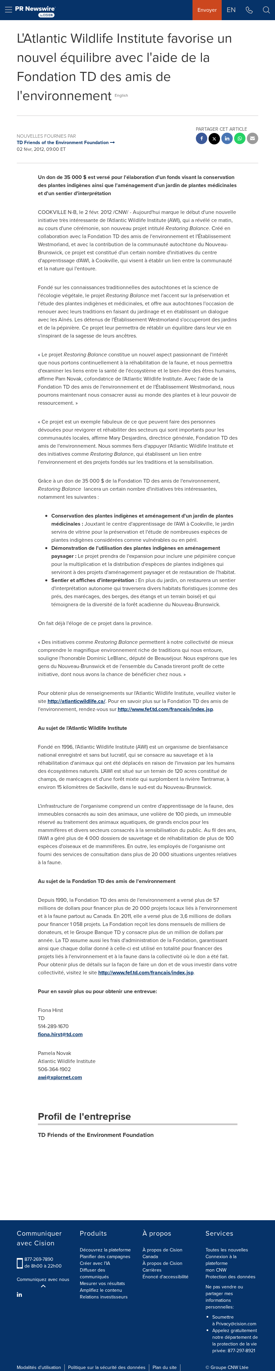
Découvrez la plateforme (105, 1249)
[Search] (266, 10)
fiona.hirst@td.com (60, 1034)
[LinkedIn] (20, 1294)
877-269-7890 (38, 1259)
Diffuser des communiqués (94, 1273)
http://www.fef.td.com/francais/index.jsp (165, 709)
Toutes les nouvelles (227, 1249)
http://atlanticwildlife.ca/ (76, 701)
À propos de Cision (162, 1263)
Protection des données (231, 1276)
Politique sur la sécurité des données (107, 1367)
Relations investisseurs (104, 1296)
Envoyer (207, 10)
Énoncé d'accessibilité (165, 1276)
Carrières (152, 1270)
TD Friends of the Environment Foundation (96, 1135)
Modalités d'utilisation (39, 1367)
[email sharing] (252, 139)
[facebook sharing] (201, 139)
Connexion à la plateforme (221, 1260)
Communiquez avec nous (43, 1279)
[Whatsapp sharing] (239, 139)
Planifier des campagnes (105, 1256)
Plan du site (165, 1367)
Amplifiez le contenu (101, 1290)
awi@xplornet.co (57, 1077)
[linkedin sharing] (227, 139)
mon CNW (216, 1270)
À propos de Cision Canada (162, 1253)
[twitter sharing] (214, 139)
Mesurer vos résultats (102, 1283)
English (121, 95)
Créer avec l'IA (95, 1263)
